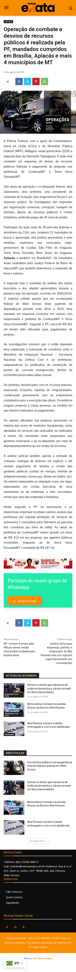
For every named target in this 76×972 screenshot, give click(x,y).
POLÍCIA (8, 21)
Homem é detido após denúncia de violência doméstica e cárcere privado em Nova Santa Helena (49, 688)
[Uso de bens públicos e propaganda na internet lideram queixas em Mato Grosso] (14, 768)
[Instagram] (15, 927)
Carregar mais (36, 840)
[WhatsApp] (44, 81)
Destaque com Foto (11, 695)
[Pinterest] (36, 81)
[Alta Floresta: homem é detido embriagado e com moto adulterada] (14, 729)
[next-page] (12, 742)
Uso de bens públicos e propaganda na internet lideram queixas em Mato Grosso (49, 766)
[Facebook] (19, 81)
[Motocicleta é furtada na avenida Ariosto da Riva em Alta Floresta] (14, 709)
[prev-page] (6, 742)
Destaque (9, 734)
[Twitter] (27, 81)
